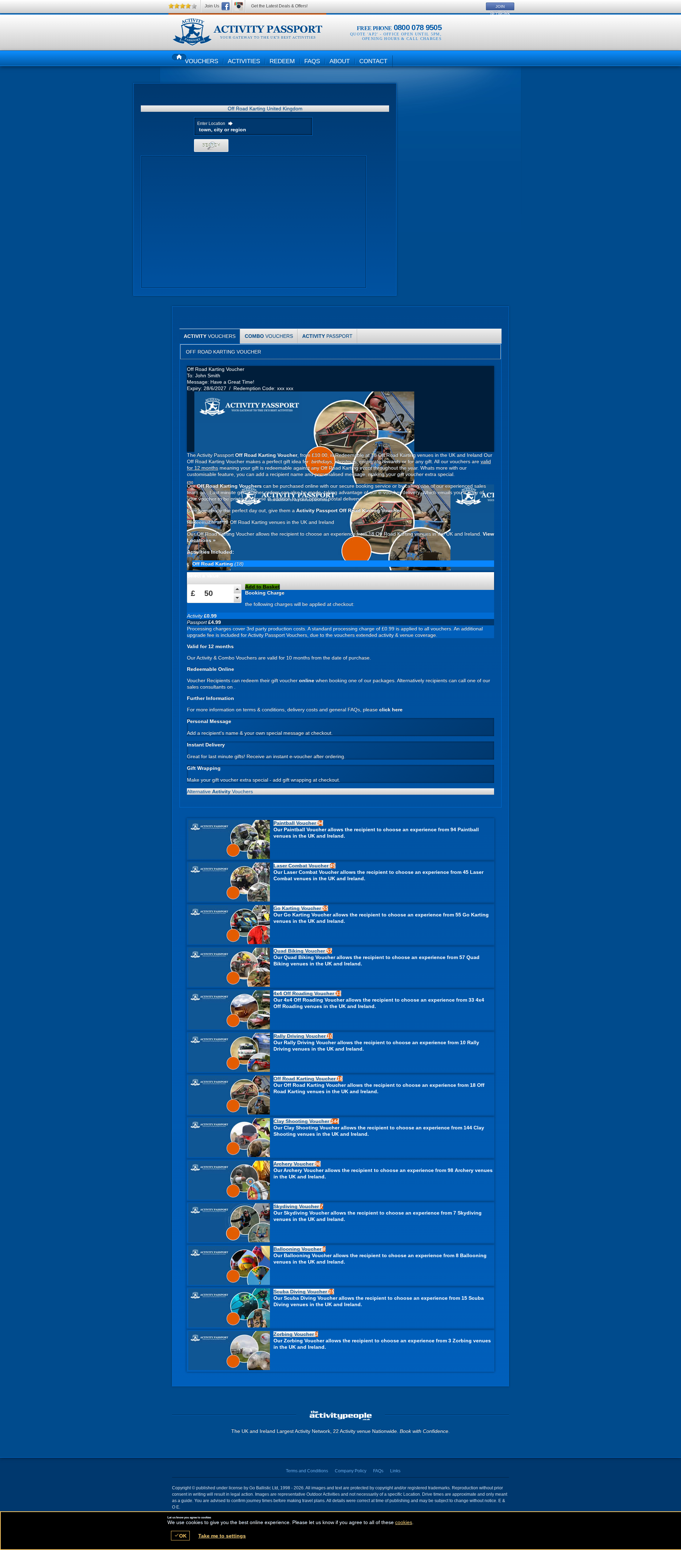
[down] (237, 597)
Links (395, 1470)
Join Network (500, 7)
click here (391, 709)
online (306, 680)
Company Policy (350, 1470)
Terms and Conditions (307, 1470)
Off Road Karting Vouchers (247, 32)
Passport (327, 336)
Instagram (238, 6)
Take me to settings (222, 1536)
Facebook (225, 6)
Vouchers (210, 336)
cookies (403, 1522)
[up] (237, 588)
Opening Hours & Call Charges (402, 39)
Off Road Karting (213, 563)
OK (180, 1536)
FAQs (378, 1470)
